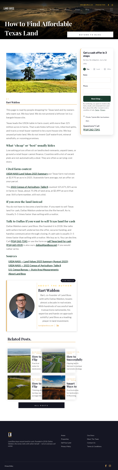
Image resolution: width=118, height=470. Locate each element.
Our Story (90, 435)
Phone (85, 86)
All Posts (41, 405)
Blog (87, 9)
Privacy (102, 110)
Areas (77, 9)
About (67, 9)
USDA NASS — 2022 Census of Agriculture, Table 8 (34, 265)
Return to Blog (90, 35)
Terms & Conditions (94, 446)
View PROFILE (68, 280)
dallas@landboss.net (86, 5)
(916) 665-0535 (14, 245)
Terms (97, 110)
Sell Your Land (66, 443)
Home (42, 9)
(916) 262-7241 (100, 5)
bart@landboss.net (45, 325)
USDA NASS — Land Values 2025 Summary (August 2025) (38, 261)
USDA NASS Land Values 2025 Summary (27, 173)
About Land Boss (17, 273)
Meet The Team (93, 439)
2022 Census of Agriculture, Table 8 (29, 186)
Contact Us (99, 9)
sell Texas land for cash (59, 241)
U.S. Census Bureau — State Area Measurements (33, 269)
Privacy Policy (66, 446)
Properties (54, 9)
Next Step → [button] (97, 99)
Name (85, 75)
